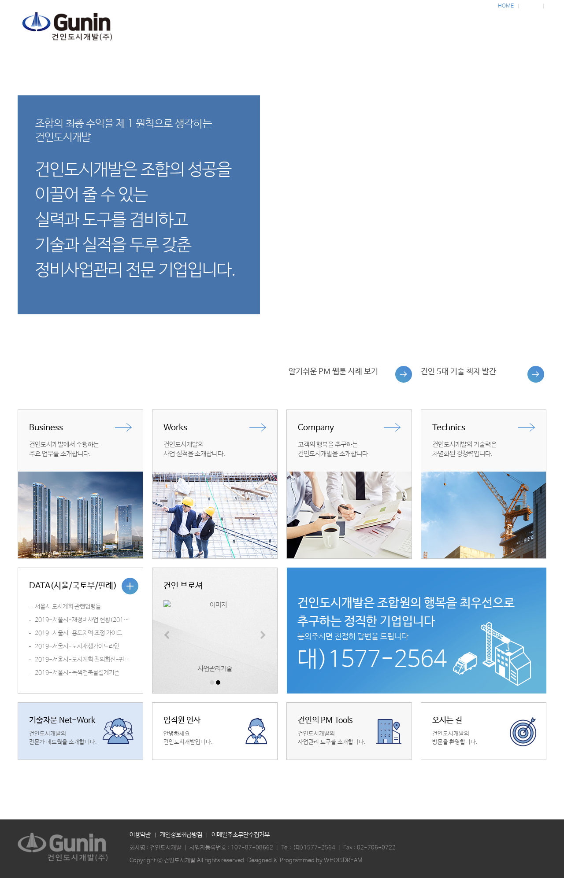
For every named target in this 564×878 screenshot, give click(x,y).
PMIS (513, 29)
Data (381, 29)
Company (447, 29)
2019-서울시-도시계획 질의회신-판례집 (85, 659)
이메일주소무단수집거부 (241, 834)
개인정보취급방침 (181, 834)
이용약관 (140, 834)
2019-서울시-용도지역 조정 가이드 (78, 633)
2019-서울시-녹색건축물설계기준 (77, 672)
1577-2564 (319, 848)
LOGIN (531, 6)
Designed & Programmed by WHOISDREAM (304, 860)
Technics (315, 29)
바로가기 (348, 374)
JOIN (554, 6)
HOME (506, 6)
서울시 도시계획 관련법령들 (68, 606)
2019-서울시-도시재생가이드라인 (77, 646)
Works (248, 29)
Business (183, 29)
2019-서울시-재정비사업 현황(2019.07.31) (91, 619)
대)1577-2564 (372, 660)
